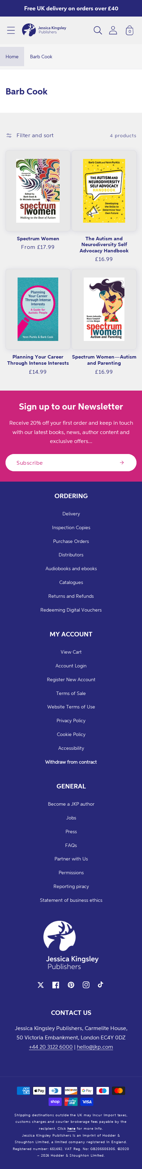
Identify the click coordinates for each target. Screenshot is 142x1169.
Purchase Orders (71, 541)
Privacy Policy (71, 720)
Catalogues (71, 582)
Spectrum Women (38, 238)
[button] (11, 30)
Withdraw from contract (71, 762)
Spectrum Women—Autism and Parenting (104, 360)
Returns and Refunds (71, 596)
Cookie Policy (71, 734)
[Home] (44, 30)
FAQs (71, 845)
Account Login (71, 665)
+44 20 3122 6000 (51, 1047)
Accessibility (71, 748)
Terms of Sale (71, 693)
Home (12, 56)
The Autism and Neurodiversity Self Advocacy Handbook (104, 244)
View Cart (71, 652)
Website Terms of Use (71, 706)
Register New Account (71, 679)
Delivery (71, 513)
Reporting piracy (71, 886)
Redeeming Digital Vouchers (71, 610)
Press (71, 831)
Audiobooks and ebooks (71, 568)
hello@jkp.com (95, 1047)
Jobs (71, 817)
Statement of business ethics (71, 900)
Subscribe (30, 463)
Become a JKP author (71, 804)
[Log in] (113, 30)
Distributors (71, 554)
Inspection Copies (71, 527)
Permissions (71, 872)
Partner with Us (71, 858)
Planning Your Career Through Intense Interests (38, 360)
